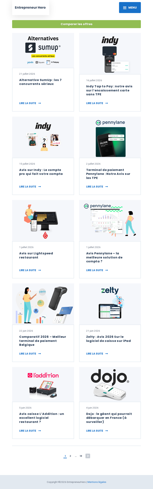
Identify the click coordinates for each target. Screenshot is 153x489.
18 (81, 456)
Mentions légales (97, 481)
